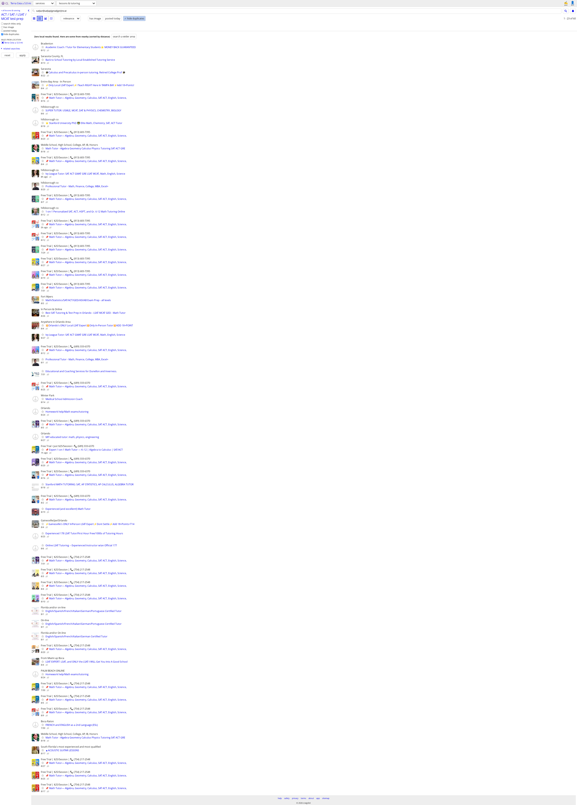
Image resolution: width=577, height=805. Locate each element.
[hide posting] (48, 50)
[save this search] (573, 11)
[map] (51, 18)
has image (9, 27)
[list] (34, 18)
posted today (10, 30)
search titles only (12, 23)
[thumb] (40, 18)
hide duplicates (11, 34)
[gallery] (45, 18)
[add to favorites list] (42, 47)
